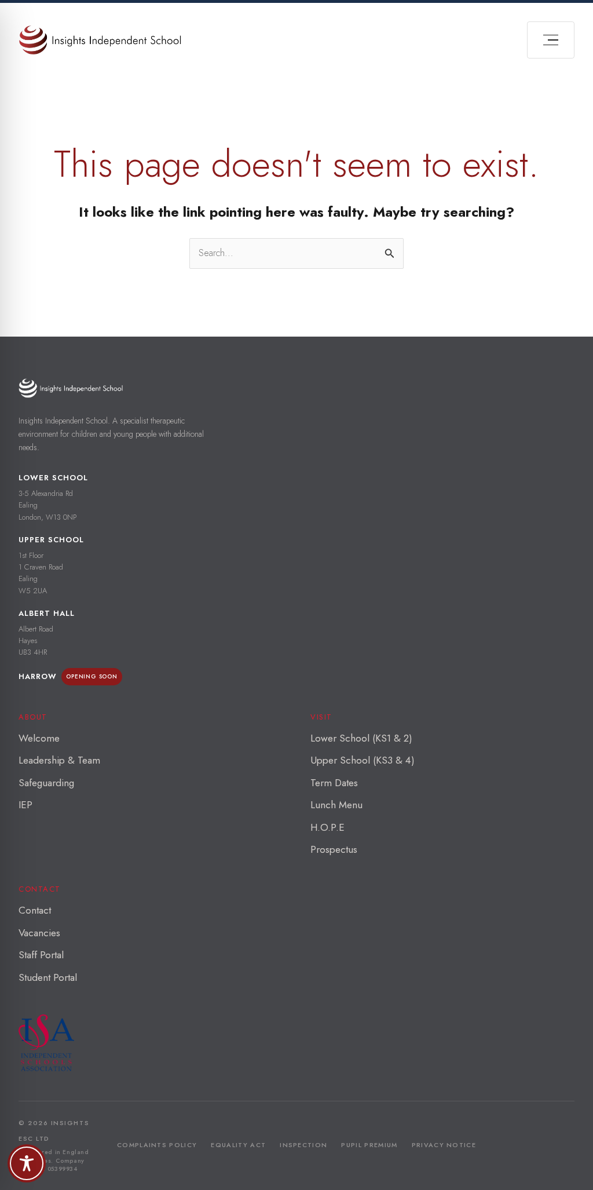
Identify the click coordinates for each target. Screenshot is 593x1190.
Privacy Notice (444, 1144)
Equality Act (238, 1144)
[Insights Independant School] (100, 40)
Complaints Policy (157, 1144)
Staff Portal (41, 955)
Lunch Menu (336, 805)
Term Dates (334, 783)
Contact (35, 910)
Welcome (39, 738)
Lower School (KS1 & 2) (361, 738)
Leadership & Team (59, 760)
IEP (25, 805)
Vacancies (39, 933)
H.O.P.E (327, 827)
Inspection (303, 1144)
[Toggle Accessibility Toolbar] (27, 1163)
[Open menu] (550, 40)
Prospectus (333, 849)
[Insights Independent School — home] (71, 387)
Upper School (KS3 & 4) (362, 760)
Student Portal (48, 977)
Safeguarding (46, 783)
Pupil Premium (369, 1144)
